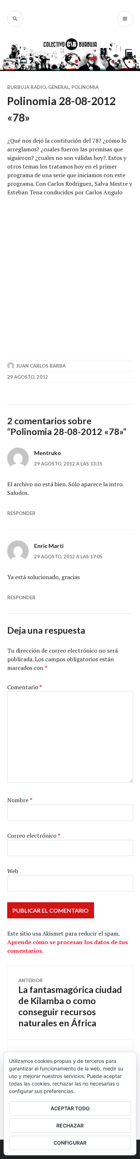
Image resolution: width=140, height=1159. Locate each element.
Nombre (19, 800)
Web (12, 871)
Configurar (70, 1143)
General (58, 87)
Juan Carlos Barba (41, 366)
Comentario (24, 687)
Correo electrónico (33, 835)
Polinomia (85, 87)
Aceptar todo (70, 1108)
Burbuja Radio (26, 87)
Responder (21, 513)
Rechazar (70, 1125)
